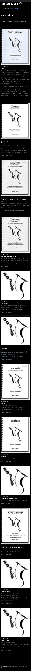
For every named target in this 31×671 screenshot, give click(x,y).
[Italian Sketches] (15, 573)
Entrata (3, 403)
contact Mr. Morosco (8, 23)
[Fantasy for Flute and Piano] (15, 480)
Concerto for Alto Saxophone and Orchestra (13, 199)
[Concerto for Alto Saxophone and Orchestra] (15, 178)
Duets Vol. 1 (4, 303)
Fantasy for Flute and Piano (9, 498)
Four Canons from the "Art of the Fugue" (12, 547)
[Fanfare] (15, 434)
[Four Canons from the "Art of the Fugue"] (15, 526)
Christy (3, 143)
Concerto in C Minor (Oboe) (8, 256)
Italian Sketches (5, 591)
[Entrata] (15, 381)
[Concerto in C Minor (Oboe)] (15, 234)
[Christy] (15, 121)
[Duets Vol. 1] (15, 285)
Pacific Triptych (5, 640)
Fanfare (3, 456)
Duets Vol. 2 (4, 348)
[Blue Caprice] (15, 46)
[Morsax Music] (12, 4)
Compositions (4, 66)
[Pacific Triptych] (15, 622)
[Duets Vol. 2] (15, 330)
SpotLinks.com (8, 667)
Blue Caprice (4, 68)
